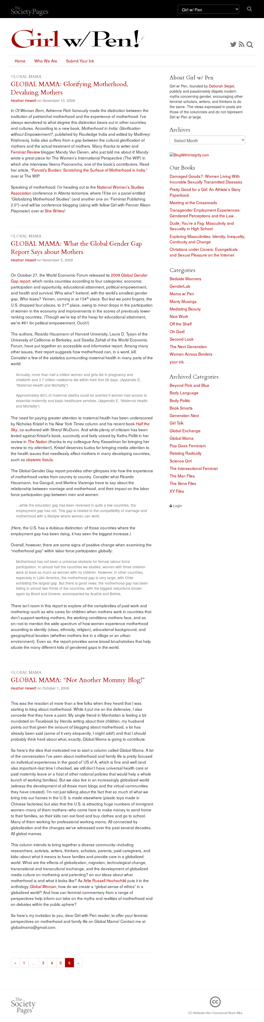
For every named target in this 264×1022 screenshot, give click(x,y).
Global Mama (182, 438)
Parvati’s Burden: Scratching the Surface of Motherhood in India (88, 170)
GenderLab (180, 286)
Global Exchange (185, 430)
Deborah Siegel (221, 86)
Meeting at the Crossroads (193, 202)
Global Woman (43, 886)
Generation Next (184, 415)
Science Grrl (181, 461)
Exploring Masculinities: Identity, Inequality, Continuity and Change (207, 239)
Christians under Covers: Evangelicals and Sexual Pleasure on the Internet (204, 252)
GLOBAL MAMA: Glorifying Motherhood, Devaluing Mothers (69, 88)
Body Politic (180, 400)
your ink (177, 361)
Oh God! (177, 331)
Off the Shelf (181, 323)
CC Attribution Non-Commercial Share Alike (215, 1013)
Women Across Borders (191, 354)
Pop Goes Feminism (188, 445)
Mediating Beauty (185, 309)
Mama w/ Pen (182, 293)
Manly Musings (183, 301)
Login (177, 505)
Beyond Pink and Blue (189, 385)
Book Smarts (181, 408)
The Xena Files (183, 483)
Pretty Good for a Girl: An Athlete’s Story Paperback (205, 192)
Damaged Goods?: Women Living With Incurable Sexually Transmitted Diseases (206, 179)
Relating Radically (186, 453)
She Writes (54, 210)
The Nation (37, 441)
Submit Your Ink (80, 60)
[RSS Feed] (241, 44)
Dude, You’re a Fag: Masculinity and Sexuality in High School (202, 225)
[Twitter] (233, 44)
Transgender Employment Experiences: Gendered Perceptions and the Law (205, 212)
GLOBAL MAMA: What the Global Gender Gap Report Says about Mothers (76, 247)
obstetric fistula (39, 459)
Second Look (182, 339)
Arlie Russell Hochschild (105, 880)
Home (20, 60)
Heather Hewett (23, 100)
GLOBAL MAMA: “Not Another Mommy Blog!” (78, 680)
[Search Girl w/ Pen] (249, 44)
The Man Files (182, 475)
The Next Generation (188, 346)
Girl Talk (177, 423)
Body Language (184, 392)
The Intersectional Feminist (194, 468)
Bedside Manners (185, 278)
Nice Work (179, 316)
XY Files (177, 491)
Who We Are (45, 60)
